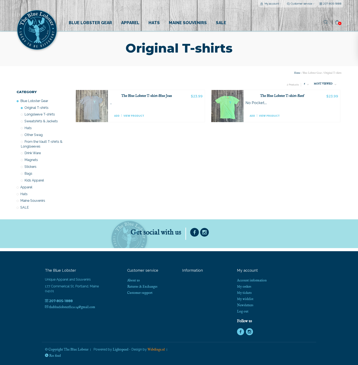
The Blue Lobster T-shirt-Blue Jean (146, 96)
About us (133, 281)
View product (133, 115)
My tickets (244, 293)
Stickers (30, 167)
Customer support (139, 293)
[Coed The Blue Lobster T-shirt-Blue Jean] (92, 106)
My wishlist (245, 299)
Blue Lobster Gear (90, 22)
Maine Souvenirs (188, 22)
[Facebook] (194, 233)
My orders (244, 287)
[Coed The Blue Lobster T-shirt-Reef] (227, 106)
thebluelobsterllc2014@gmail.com (72, 307)
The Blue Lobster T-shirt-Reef (282, 96)
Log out (242, 312)
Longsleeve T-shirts (39, 114)
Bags (28, 173)
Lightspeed (120, 350)
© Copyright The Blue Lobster (66, 350)
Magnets (31, 160)
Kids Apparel (34, 180)
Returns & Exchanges (142, 287)
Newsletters (245, 305)
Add (117, 115)
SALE (221, 22)
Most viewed (323, 83)
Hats (154, 22)
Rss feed (54, 356)
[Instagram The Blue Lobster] (204, 233)
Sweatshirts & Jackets (41, 121)
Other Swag (33, 135)
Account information (252, 281)
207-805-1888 (332, 3)
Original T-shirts (36, 108)
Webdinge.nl (156, 350)
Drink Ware (32, 153)
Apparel (130, 22)
